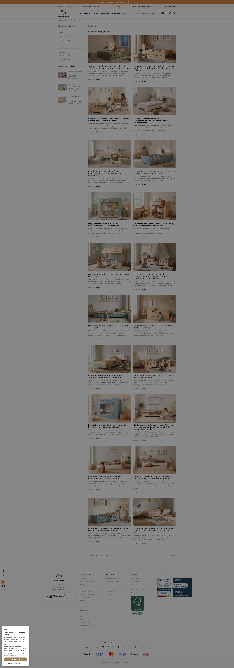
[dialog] (15, 646)
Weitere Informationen (10, 655)
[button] (15, 663)
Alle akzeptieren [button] (15, 659)
